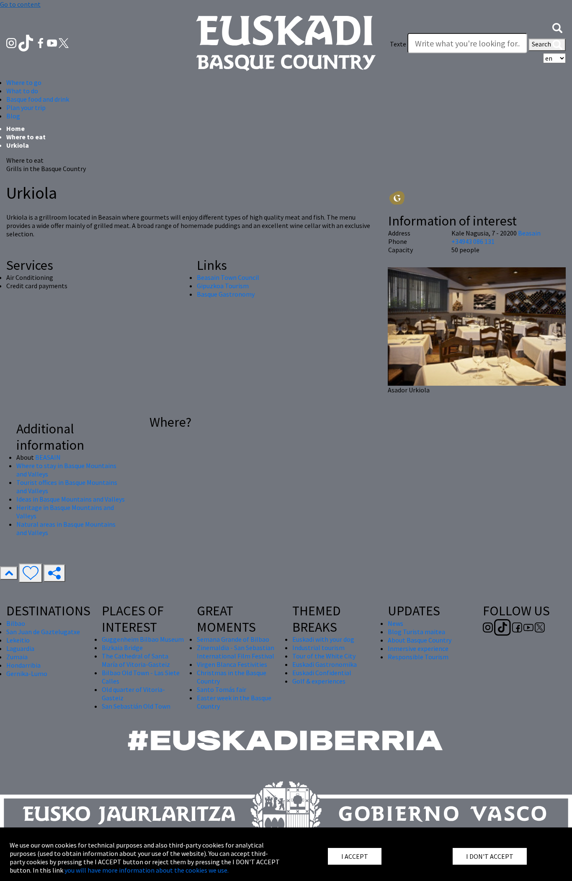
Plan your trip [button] (26, 107)
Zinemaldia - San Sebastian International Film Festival (235, 651)
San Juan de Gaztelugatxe (43, 631)
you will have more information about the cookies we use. (146, 870)
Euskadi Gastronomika (324, 664)
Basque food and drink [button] (37, 99)
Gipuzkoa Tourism (223, 286)
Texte (398, 44)
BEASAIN (48, 457)
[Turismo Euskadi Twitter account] (64, 42)
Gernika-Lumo (26, 673)
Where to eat (26, 137)
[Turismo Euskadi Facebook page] (41, 42)
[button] (557, 27)
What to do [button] (22, 91)
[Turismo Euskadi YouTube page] (53, 42)
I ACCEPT (354, 856)
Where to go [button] (23, 82)
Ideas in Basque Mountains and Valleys (70, 499)
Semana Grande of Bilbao (233, 639)
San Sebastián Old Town (136, 706)
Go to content (20, 4)
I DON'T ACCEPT (489, 856)
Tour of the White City (324, 656)
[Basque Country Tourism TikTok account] (27, 42)
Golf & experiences (318, 681)
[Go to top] (9, 573)
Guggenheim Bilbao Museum (143, 639)
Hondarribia (23, 665)
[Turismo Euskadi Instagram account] (12, 42)
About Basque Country (419, 640)
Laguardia (20, 648)
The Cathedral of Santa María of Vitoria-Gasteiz (136, 660)
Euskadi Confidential (321, 672)
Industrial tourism (318, 647)
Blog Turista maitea (416, 631)
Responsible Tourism (418, 657)
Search (542, 44)
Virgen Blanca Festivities (232, 664)
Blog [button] (13, 116)
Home (15, 128)
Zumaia (17, 657)
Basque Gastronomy (226, 294)
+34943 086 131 (473, 241)
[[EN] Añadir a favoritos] (30, 573)
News (395, 623)
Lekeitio (18, 640)
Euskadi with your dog (323, 639)
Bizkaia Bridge (122, 647)
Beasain (529, 233)
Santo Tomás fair (221, 689)
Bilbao (15, 623)
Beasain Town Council (228, 277)
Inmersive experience (418, 648)
